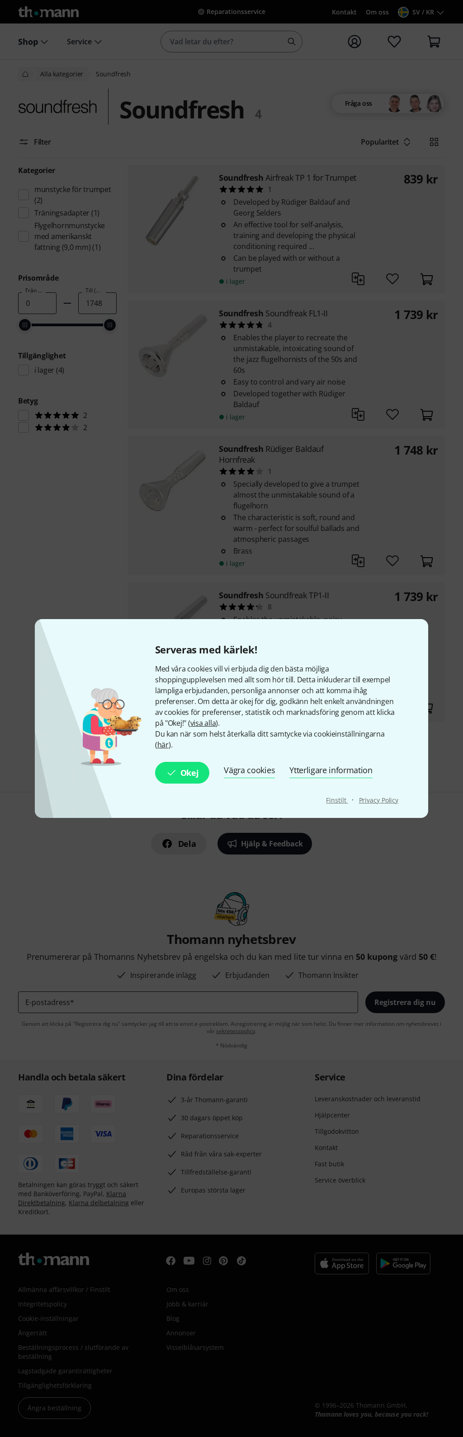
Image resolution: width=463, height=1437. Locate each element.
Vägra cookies (249, 770)
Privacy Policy (379, 800)
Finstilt (337, 800)
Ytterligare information (331, 770)
